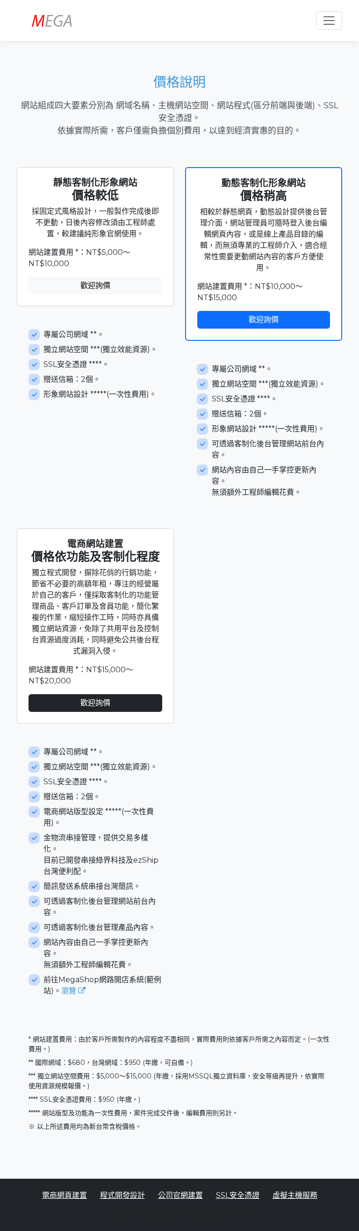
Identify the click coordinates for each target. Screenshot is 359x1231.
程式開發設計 (122, 1195)
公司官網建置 (180, 1195)
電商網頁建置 (64, 1195)
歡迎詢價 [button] (95, 285)
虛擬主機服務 (295, 1195)
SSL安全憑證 (237, 1195)
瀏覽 (69, 990)
